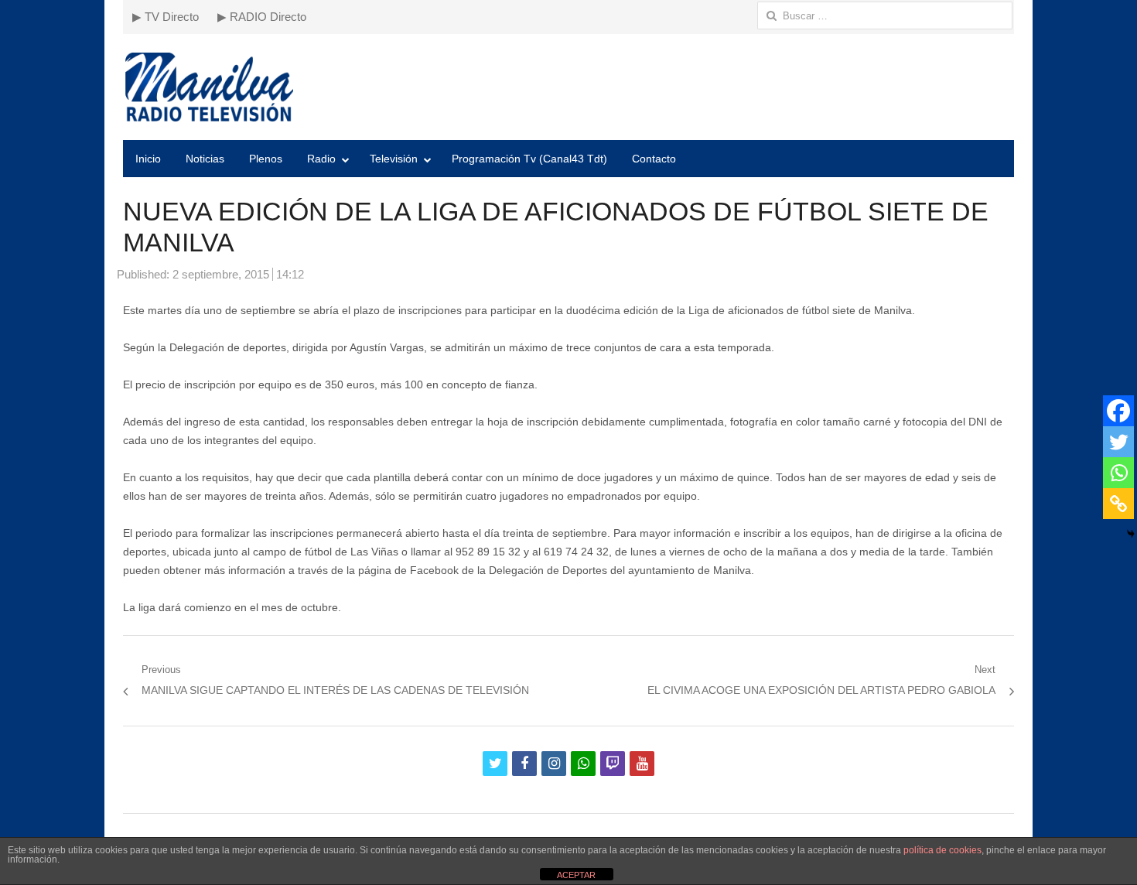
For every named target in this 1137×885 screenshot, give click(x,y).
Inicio (148, 158)
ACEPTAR (576, 875)
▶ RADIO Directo (261, 16)
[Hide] (1131, 534)
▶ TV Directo (165, 16)
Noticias (205, 158)
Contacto (654, 158)
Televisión (394, 158)
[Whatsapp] (1118, 472)
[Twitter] (1118, 441)
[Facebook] (1118, 410)
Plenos (265, 158)
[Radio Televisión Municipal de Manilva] (568, 87)
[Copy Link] (1118, 503)
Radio (321, 158)
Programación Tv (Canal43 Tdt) (529, 158)
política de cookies (942, 850)
